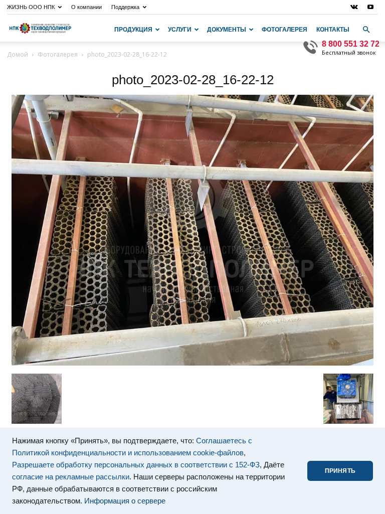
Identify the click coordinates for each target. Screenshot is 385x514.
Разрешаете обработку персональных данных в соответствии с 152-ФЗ (136, 465)
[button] (366, 30)
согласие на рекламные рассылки (70, 477)
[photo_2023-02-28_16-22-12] (192, 363)
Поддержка (125, 7)
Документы (226, 29)
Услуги (179, 29)
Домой (17, 54)
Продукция (133, 29)
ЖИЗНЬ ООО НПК (31, 7)
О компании (86, 7)
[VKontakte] (353, 7)
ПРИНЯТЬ (340, 470)
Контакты (332, 29)
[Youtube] (370, 7)
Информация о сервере (124, 501)
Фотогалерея (284, 29)
